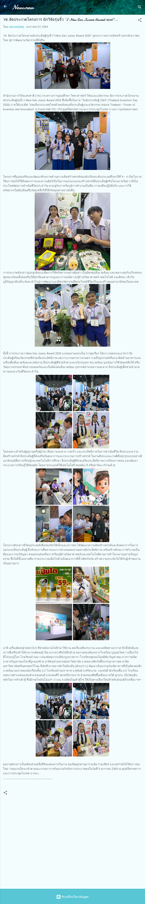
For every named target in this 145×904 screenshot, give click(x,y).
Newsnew (23, 7)
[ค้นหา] (139, 7)
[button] (139, 21)
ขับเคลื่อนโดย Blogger (75, 897)
